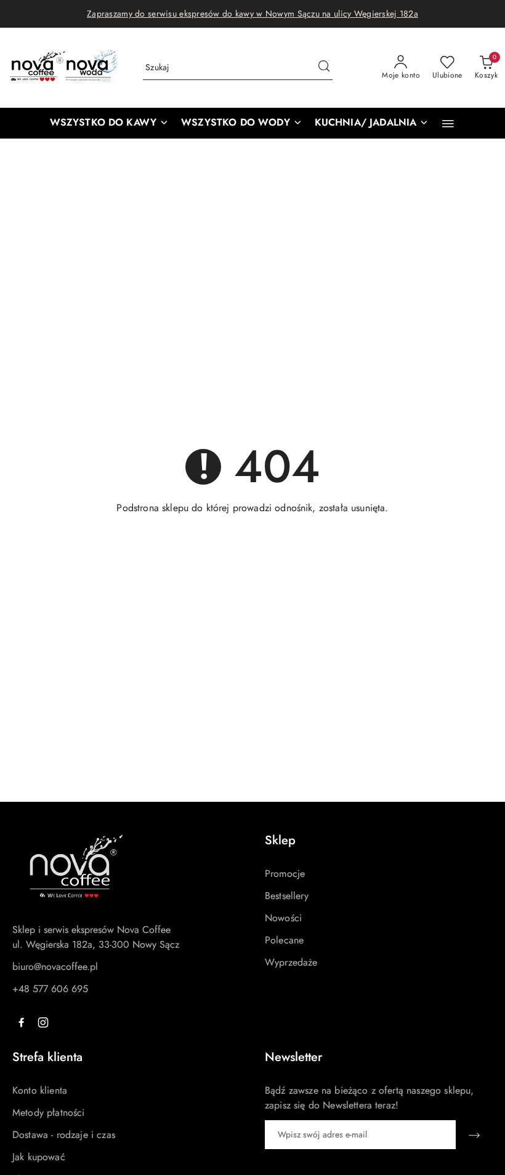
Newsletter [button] (293, 1057)
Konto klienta (39, 1090)
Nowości (283, 918)
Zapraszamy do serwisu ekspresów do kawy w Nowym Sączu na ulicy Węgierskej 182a (252, 13)
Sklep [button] (280, 840)
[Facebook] (21, 1022)
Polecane (284, 940)
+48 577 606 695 (50, 989)
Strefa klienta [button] (47, 1057)
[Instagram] (43, 1022)
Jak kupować (38, 1157)
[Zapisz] (474, 1134)
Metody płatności (48, 1112)
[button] (448, 123)
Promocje (285, 873)
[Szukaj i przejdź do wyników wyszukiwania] (324, 68)
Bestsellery (287, 896)
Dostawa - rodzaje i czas (63, 1135)
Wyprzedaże (291, 962)
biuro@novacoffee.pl (55, 966)
